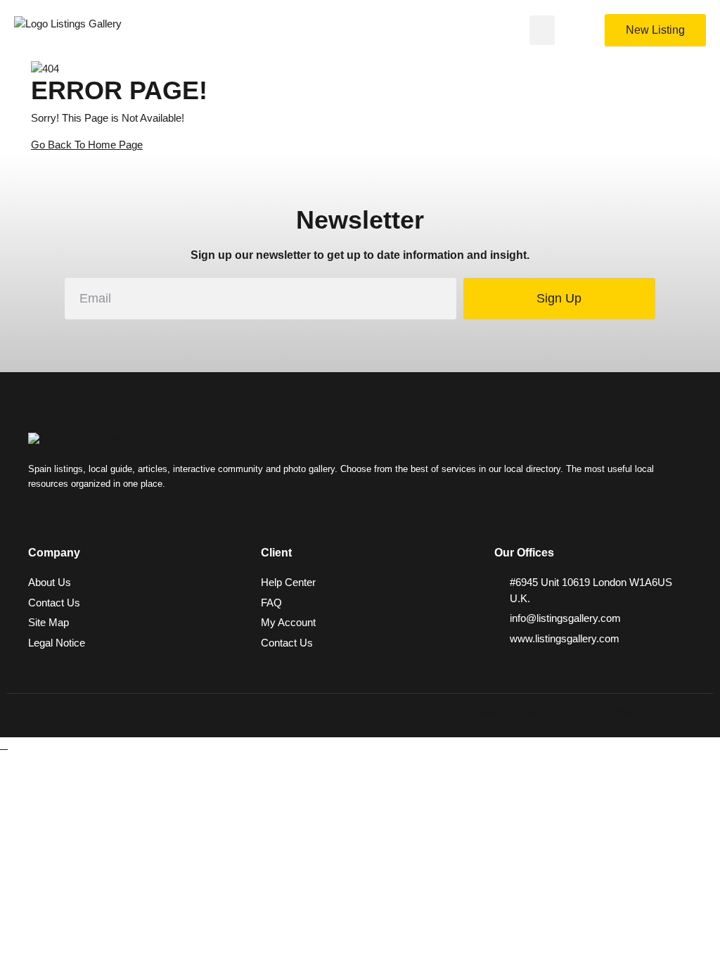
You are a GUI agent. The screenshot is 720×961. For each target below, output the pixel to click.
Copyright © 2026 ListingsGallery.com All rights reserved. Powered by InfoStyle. (548, 712)
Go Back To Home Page (87, 145)
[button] (542, 30)
